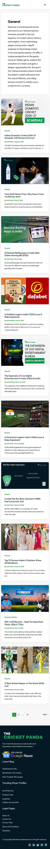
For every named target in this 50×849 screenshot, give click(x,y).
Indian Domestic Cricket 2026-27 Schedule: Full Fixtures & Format (20, 136)
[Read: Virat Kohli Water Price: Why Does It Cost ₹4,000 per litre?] (25, 170)
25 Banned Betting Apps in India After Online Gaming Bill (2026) (22, 254)
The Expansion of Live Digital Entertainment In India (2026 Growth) (22, 377)
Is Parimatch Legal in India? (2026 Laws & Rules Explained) (24, 438)
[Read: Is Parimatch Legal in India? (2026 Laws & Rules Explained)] (25, 413)
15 (27, 714)
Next (46, 714)
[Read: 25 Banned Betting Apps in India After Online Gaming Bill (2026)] (25, 229)
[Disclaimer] (6, 830)
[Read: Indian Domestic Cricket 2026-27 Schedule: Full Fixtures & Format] (25, 111)
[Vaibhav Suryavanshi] (10, 802)
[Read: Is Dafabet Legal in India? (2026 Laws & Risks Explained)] (25, 290)
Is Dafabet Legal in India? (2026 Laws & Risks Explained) (23, 315)
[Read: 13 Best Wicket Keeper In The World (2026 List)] (25, 659)
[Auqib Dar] (6, 799)
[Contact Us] (6, 819)
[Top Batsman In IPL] (9, 769)
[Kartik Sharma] (7, 790)
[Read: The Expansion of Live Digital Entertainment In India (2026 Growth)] (25, 352)
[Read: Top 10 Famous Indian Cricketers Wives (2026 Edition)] (25, 536)
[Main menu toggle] (45, 4)
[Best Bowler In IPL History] (12, 773)
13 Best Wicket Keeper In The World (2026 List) (24, 684)
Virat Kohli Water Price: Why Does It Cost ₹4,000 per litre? (24, 195)
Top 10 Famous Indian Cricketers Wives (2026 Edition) (23, 561)
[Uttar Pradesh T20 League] (12, 777)
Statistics (14, 617)
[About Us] (5, 815)
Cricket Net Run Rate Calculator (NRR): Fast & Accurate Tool (23, 500)
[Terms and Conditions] (10, 826)
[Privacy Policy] (7, 822)
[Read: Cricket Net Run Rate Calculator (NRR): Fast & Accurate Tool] (25, 475)
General (7, 131)
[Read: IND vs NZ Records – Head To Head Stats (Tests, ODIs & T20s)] (25, 598)
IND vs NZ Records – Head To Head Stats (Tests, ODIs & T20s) (24, 623)
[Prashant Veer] (7, 795)
